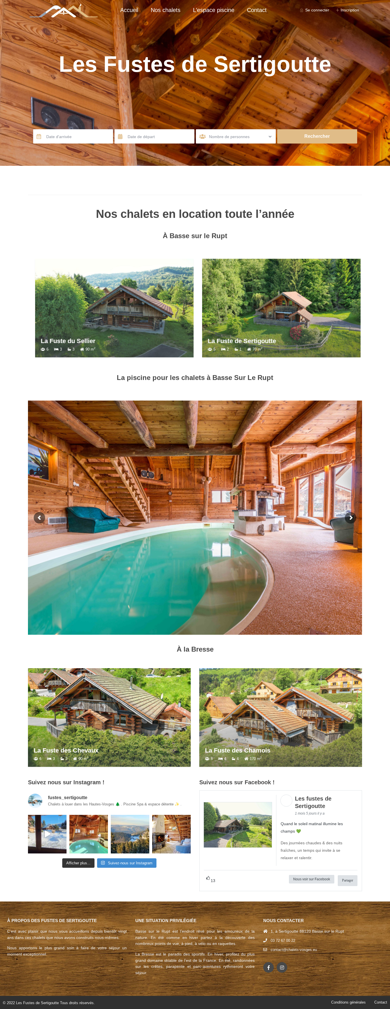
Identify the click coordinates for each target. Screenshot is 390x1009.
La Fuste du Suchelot (69, 341)
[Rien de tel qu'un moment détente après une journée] (88, 834)
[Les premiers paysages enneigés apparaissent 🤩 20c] (130, 834)
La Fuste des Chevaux (66, 750)
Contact (257, 10)
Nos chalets (165, 10)
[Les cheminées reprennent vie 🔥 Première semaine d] (171, 834)
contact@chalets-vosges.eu (294, 950)
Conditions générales (348, 1002)
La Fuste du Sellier (232, 341)
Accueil (129, 10)
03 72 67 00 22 (283, 940)
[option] (111, 308)
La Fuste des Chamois (237, 750)
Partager (347, 880)
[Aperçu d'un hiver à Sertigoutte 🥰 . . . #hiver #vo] (47, 834)
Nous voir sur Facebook (311, 879)
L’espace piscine (213, 10)
